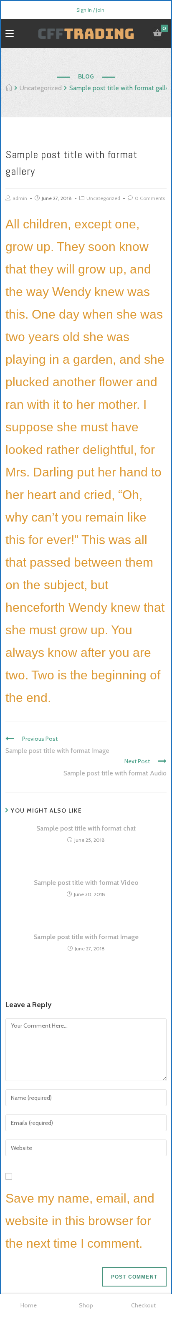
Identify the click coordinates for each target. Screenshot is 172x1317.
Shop (86, 1305)
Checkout (143, 1305)
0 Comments (150, 198)
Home (28, 1305)
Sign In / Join (90, 10)
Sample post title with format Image (86, 937)
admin (20, 198)
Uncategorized (103, 198)
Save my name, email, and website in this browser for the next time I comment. (79, 1220)
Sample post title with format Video (86, 882)
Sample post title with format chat (86, 828)
